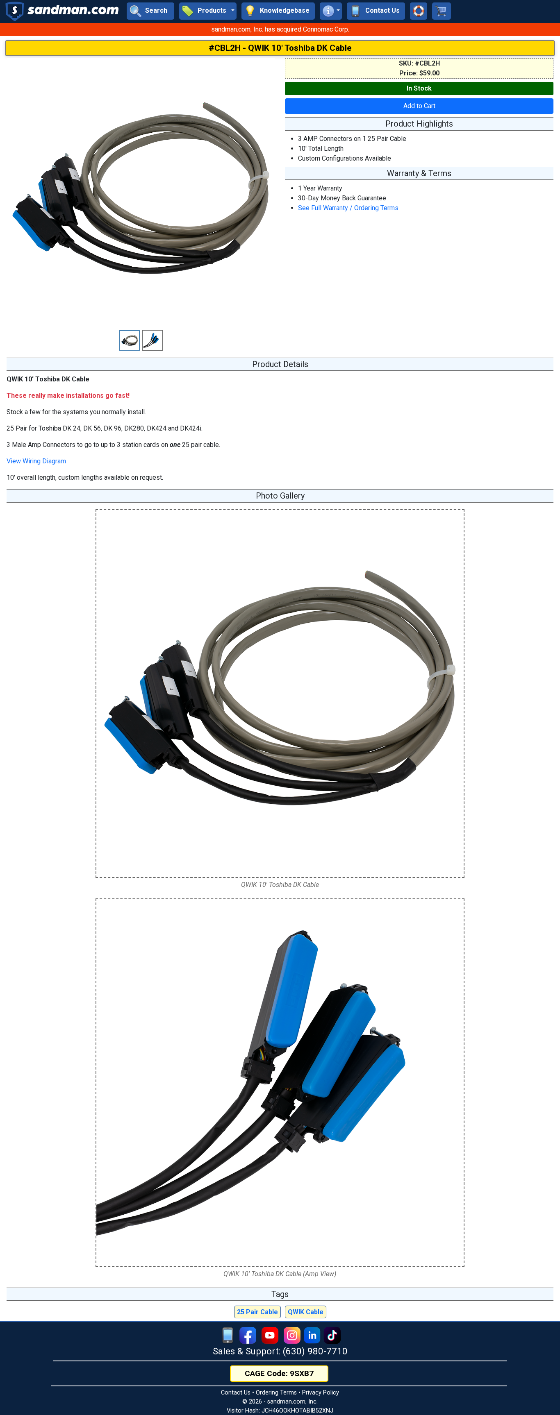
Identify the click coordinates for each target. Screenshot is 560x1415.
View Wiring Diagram (36, 461)
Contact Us (235, 1392)
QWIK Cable (305, 1312)
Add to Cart (419, 106)
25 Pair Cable (257, 1312)
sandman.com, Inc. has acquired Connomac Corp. (280, 29)
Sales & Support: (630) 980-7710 (280, 1351)
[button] (208, 11)
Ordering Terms (276, 1392)
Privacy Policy (320, 1392)
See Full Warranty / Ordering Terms (348, 208)
